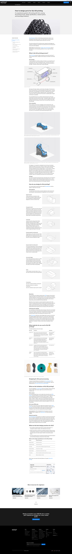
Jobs (46, 530)
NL (59, 550)
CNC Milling (33, 532)
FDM (45, 295)
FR (57, 550)
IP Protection (26, 533)
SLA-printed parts (48, 381)
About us (26, 530)
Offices (54, 530)
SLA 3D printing (39, 388)
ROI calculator (40, 538)
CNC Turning (33, 533)
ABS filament (43, 412)
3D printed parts (47, 186)
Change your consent (26, 550)
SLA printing (33, 55)
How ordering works (27, 531)
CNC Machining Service (35, 531)
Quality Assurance (27, 532)
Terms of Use (47, 535)
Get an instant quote (36, 519)
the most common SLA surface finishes (41, 383)
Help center (54, 532)
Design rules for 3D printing (45, 47)
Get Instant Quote (55, 533)
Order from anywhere (41, 537)
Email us (54, 531)
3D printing (33, 315)
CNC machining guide (41, 533)
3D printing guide (41, 532)
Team (46, 531)
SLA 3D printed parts (32, 416)
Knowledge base (41, 530)
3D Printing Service (34, 530)
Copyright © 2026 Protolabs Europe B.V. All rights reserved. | (20, 550)
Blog (46, 536)
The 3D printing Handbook (42, 531)
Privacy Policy (47, 534)
